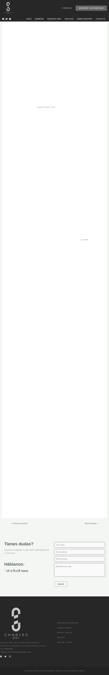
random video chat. (46, 107)
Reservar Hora (54, 19)
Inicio (29, 19)
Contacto (100, 19)
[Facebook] (3, 19)
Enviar (61, 584)
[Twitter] (7, 19)
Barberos (39, 19)
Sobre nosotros (84, 19)
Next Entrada (91, 523)
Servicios (69, 19)
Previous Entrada (19, 523)
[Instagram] (10, 19)
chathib (84, 240)
